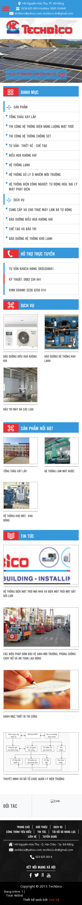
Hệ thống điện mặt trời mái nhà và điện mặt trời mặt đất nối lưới (39, 593)
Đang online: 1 (14, 891)
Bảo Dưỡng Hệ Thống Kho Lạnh (59, 358)
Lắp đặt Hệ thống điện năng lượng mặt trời (32, 74)
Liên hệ (32, 836)
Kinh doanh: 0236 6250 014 (27, 289)
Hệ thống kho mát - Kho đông (18, 518)
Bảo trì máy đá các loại (18, 409)
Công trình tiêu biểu (18, 832)
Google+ (43, 875)
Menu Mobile (5, 9)
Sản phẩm (21, 106)
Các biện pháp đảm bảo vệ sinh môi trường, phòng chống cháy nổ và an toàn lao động (39, 656)
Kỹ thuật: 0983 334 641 (25, 279)
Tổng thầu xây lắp (22, 116)
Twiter (37, 875)
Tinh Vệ (53, 899)
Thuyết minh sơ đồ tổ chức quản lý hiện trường (33, 779)
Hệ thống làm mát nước (59, 471)
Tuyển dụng (50, 836)
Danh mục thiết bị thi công (20, 716)
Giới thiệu (41, 827)
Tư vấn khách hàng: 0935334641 (31, 268)
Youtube (49, 875)
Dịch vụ (19, 199)
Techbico (41, 27)
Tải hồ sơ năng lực (64, 832)
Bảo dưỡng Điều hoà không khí (20, 358)
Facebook (31, 875)
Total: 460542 (14, 895)
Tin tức (41, 832)
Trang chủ (23, 827)
